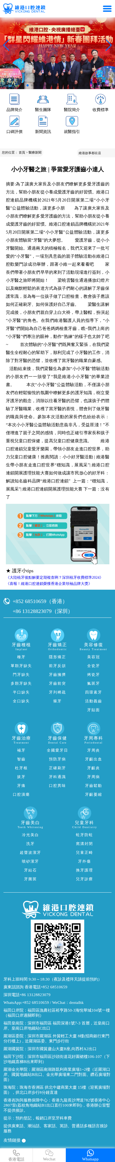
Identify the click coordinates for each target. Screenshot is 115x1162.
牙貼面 (93, 710)
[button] (27, 85)
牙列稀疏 (57, 692)
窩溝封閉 (84, 844)
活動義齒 (93, 701)
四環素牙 (93, 692)
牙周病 (93, 777)
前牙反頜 (57, 666)
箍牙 (57, 701)
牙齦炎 (93, 768)
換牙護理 (84, 870)
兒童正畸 (84, 853)
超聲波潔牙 (30, 853)
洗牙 (30, 844)
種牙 (21, 657)
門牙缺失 (21, 675)
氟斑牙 (93, 683)
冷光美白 (30, 835)
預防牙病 (57, 759)
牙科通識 (57, 777)
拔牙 (21, 777)
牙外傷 (84, 861)
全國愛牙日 (57, 750)
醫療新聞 (35, 152)
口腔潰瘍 (21, 795)
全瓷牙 (93, 666)
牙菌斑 (30, 879)
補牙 (21, 750)
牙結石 (30, 870)
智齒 (21, 759)
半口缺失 (21, 692)
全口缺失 (21, 701)
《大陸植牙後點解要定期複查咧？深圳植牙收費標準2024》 (54, 578)
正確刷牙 (57, 768)
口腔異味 (57, 786)
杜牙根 (21, 768)
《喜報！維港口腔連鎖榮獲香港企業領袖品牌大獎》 (49, 584)
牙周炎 (93, 750)
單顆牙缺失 (21, 666)
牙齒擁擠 (57, 675)
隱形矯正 (57, 657)
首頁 (22, 152)
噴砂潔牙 (30, 861)
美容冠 (93, 657)
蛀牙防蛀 (84, 835)
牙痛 (21, 786)
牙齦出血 (93, 759)
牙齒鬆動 (93, 786)
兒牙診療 (84, 879)
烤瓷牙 (93, 675)
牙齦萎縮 (93, 795)
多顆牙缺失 (21, 683)
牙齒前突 (57, 683)
